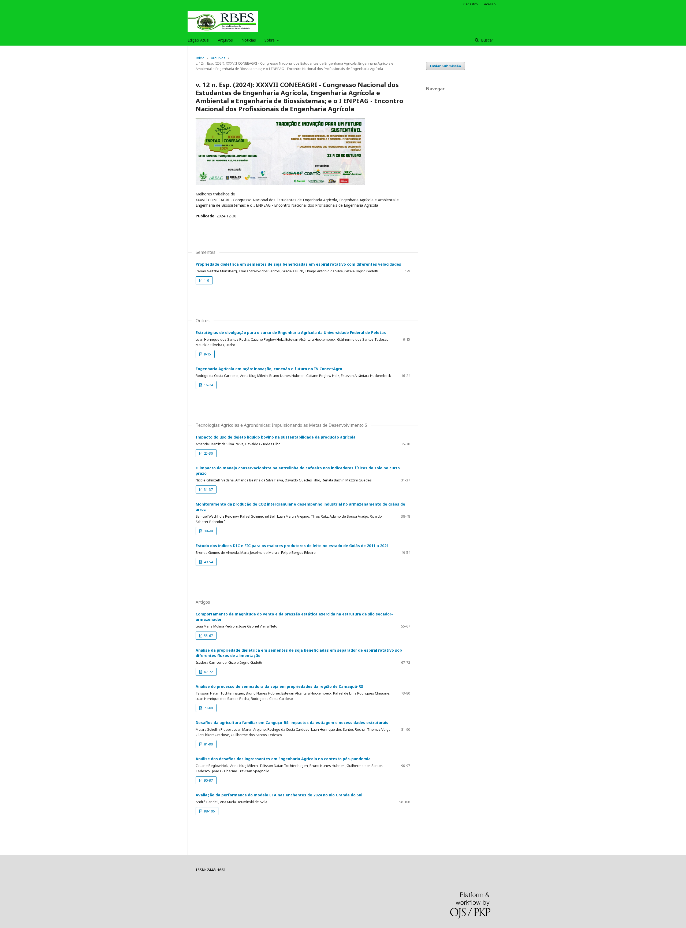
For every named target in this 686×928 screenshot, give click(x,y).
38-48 (208, 531)
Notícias (248, 40)
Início (200, 57)
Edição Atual (198, 40)
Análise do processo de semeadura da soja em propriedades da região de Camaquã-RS (279, 686)
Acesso (490, 4)
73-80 (208, 708)
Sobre (270, 40)
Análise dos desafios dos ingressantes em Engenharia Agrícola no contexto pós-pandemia (283, 758)
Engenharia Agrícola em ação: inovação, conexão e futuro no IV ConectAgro (269, 368)
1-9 (206, 280)
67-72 (208, 671)
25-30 (208, 453)
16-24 (208, 385)
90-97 (208, 780)
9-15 (207, 354)
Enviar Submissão (445, 66)
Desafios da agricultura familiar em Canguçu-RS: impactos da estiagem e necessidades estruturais (292, 722)
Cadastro (470, 4)
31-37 (208, 489)
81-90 (208, 744)
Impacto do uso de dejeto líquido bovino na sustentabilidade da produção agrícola (276, 437)
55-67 (208, 635)
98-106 (209, 811)
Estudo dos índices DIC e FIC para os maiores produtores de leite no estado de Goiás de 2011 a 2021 (292, 545)
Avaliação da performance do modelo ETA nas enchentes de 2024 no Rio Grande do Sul (279, 794)
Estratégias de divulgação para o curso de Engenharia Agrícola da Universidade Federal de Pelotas (291, 332)
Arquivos (225, 40)
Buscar (486, 40)
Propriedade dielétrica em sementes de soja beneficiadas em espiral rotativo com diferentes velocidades (298, 264)
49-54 (208, 561)
